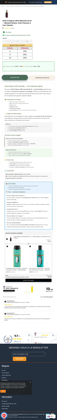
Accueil (2, 6)
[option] (7, 14)
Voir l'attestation (9, 290)
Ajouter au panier (18, 45)
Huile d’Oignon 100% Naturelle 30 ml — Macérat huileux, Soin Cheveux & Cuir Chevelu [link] (32, 237)
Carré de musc (38, 414)
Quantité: (5, 38)
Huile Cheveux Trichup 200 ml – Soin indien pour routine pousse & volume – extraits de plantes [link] (39, 269)
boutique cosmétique (18, 414)
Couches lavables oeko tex (32, 417)
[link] (10, 239)
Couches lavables (21, 417)
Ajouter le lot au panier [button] (28, 280)
